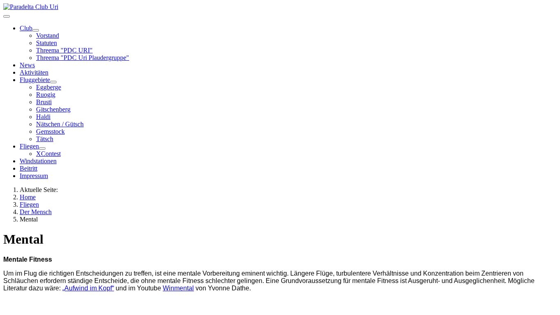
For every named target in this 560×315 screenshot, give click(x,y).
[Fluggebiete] (53, 82)
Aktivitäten (34, 72)
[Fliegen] (42, 148)
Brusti (44, 101)
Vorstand (47, 35)
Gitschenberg (53, 109)
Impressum (34, 175)
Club (26, 28)
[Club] (35, 30)
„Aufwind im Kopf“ (88, 288)
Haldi (43, 116)
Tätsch (44, 138)
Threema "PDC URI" (64, 50)
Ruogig (45, 94)
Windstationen (38, 161)
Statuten (46, 42)
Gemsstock (50, 131)
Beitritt (28, 168)
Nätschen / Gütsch (60, 124)
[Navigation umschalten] (6, 16)
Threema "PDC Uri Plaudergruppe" (82, 57)
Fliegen (29, 146)
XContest (48, 153)
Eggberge (48, 87)
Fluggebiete (35, 79)
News (27, 65)
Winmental (178, 288)
